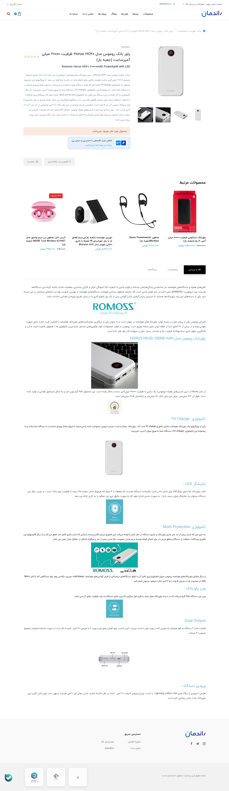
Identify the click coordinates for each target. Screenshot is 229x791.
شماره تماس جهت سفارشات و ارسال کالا (203, 4)
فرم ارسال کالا (107, 741)
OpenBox (109, 748)
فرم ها (124, 14)
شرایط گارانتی (134, 741)
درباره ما (73, 14)
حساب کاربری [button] (15, 4)
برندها (135, 14)
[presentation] (204, 115)
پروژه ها (102, 14)
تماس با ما (88, 14)
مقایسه (31, 161)
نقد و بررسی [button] (194, 269)
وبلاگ (114, 14)
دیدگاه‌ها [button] (152, 269)
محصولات (148, 14)
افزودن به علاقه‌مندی (58, 161)
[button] (17, 14)
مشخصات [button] (173, 269)
